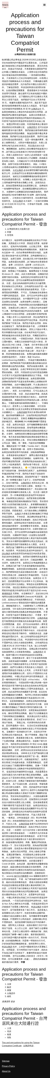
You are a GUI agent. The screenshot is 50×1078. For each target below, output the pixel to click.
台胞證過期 (22, 412)
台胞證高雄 (42, 618)
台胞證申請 (28, 1046)
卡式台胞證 (18, 170)
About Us (6, 1071)
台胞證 (18, 514)
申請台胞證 (36, 907)
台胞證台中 (36, 109)
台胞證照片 (32, 127)
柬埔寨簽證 (7, 593)
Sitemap (5, 1061)
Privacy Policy (8, 1066)
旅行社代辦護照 (21, 876)
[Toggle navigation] (44, 4)
